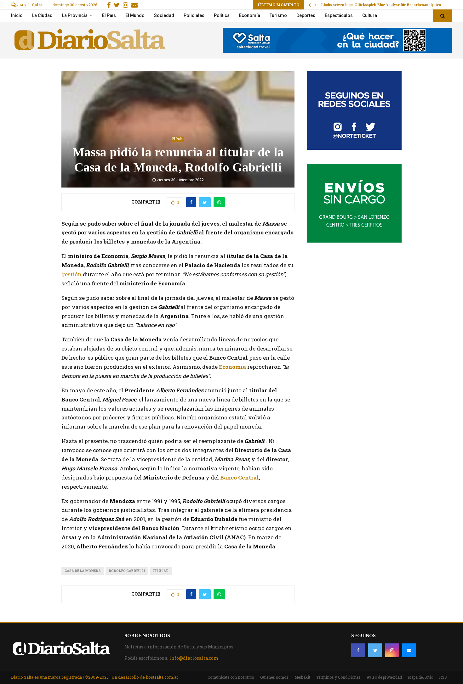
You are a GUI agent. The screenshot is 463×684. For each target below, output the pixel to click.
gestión (71, 274)
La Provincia (75, 15)
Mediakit (302, 677)
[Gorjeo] (375, 650)
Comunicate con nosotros (231, 677)
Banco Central (239, 477)
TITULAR (161, 571)
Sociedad (164, 15)
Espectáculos (339, 15)
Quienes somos (274, 677)
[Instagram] (392, 650)
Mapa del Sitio (420, 677)
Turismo (278, 15)
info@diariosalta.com (194, 658)
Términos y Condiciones (338, 677)
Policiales (194, 15)
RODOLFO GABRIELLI (127, 571)
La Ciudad (42, 15)
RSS (443, 677)
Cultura (369, 15)
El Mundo (135, 15)
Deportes (305, 15)
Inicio (17, 15)
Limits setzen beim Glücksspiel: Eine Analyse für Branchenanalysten (381, 5)
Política (222, 15)
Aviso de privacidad (384, 677)
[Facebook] (358, 650)
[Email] (409, 650)
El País (109, 15)
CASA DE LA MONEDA (83, 571)
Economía (249, 15)
